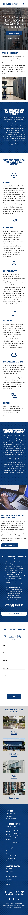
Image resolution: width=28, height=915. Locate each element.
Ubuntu (15, 840)
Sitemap (8, 884)
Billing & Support (11, 858)
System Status (10, 853)
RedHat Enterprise (16, 829)
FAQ (7, 850)
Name (5, 645)
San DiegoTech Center (14, 733)
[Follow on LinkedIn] (14, 899)
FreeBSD (8, 837)
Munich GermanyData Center (14, 799)
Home (10, 38)
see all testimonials (14, 614)
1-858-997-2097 (19, 894)
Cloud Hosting (10, 813)
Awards (8, 874)
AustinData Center (14, 777)
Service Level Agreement (15, 907)
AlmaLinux (9, 826)
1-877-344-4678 (18, 638)
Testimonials (9, 871)
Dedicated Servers (11, 818)
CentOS (8, 829)
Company (6, 668)
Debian (8, 831)
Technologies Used (11, 876)
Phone (5, 660)
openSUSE (16, 826)
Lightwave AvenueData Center (14, 755)
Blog (7, 881)
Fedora (8, 834)
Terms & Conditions (14, 905)
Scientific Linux (16, 836)
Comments (7, 675)
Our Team (9, 868)
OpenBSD (9, 839)
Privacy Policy (6, 905)
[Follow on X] (18, 899)
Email (5, 653)
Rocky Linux (17, 833)
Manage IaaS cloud (11, 855)
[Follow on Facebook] (9, 899)
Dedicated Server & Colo (13, 861)
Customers (9, 879)
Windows (16, 842)
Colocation (9, 816)
